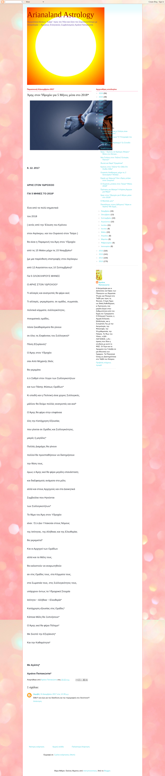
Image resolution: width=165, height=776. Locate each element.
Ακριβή (36, 694)
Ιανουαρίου (106, 246)
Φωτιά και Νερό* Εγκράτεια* (112, 163)
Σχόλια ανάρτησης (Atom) (64, 755)
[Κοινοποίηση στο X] (81, 680)
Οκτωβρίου (106, 215)
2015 (101, 254)
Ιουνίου (104, 229)
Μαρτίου (104, 239)
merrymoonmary (90, 771)
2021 (101, 111)
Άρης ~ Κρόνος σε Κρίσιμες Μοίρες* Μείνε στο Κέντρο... (115, 153)
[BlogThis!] (79, 680)
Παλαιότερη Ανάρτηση (81, 747)
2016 (101, 251)
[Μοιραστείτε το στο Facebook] (84, 680)
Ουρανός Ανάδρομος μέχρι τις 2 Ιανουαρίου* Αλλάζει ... (113, 173)
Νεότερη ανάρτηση (36, 747)
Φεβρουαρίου (106, 243)
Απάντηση (37, 701)
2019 (101, 118)
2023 (101, 104)
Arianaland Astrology (60, 14)
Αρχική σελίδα (58, 747)
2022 (101, 107)
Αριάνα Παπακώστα (104, 283)
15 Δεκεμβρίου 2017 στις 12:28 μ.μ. (54, 694)
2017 (101, 125)
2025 (101, 97)
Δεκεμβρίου (106, 128)
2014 (101, 258)
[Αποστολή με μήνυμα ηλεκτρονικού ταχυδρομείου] (77, 680)
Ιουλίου (104, 225)
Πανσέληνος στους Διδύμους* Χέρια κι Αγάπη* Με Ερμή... (116, 205)
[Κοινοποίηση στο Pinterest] (86, 680)
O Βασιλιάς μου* (107, 201)
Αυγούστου (106, 222)
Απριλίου (105, 236)
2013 (101, 261)
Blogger (107, 771)
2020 (101, 114)
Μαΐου (104, 232)
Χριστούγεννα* (106, 148)
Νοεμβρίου (105, 211)
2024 (101, 100)
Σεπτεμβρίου (106, 218)
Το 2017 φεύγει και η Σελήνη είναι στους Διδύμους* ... (114, 132)
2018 (101, 122)
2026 (101, 93)
